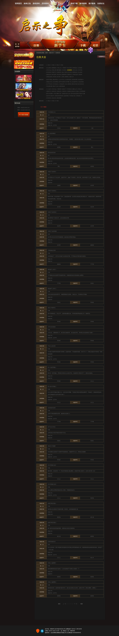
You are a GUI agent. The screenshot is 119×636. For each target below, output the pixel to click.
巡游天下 (64, 89)
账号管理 (83, 4)
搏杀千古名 (55, 86)
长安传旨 (48, 98)
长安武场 (80, 70)
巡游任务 (54, 91)
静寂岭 (80, 74)
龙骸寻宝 (48, 91)
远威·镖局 (66, 95)
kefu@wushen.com (25, 107)
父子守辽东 (49, 84)
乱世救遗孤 (68, 79)
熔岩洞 (73, 91)
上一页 (64, 603)
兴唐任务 (64, 91)
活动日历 (54, 98)
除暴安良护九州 (66, 93)
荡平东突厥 (62, 81)
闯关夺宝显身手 (50, 95)
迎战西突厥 (74, 79)
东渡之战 (75, 70)
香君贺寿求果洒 (59, 95)
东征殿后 (64, 70)
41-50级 (57, 100)
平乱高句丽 (49, 86)
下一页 (75, 603)
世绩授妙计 (81, 79)
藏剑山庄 (75, 89)
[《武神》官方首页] (60, 7)
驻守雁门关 (68, 81)
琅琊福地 (75, 72)
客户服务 (92, 4)
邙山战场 (80, 72)
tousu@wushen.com (25, 110)
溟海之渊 (54, 70)
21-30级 (57, 65)
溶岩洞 (54, 76)
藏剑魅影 (59, 70)
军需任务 (69, 89)
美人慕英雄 (68, 84)
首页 (46, 52)
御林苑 (66, 76)
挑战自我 (48, 74)
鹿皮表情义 (55, 79)
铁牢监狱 (54, 74)
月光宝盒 (48, 70)
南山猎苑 (69, 67)
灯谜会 (77, 91)
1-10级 (48, 65)
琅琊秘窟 (54, 67)
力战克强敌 (81, 81)
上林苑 (62, 76)
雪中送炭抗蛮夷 (75, 93)
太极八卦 (71, 76)
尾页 (82, 603)
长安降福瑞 (82, 91)
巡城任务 (59, 91)
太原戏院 (80, 67)
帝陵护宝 (54, 72)
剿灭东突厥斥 (49, 93)
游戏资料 (36, 4)
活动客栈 (45, 4)
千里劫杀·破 (72, 95)
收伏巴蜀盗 (49, 79)
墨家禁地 (64, 74)
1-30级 (48, 100)
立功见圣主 (55, 84)
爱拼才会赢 (82, 93)
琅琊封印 (69, 74)
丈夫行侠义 (62, 79)
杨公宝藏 (64, 72)
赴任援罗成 (74, 81)
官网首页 (18, 4)
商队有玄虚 (74, 84)
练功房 (58, 76)
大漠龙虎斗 (62, 84)
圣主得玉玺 (81, 84)
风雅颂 (69, 91)
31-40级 (61, 65)
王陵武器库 (75, 74)
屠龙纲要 (59, 98)
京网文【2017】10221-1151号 (52, 630)
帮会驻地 (59, 74)
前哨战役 (75, 67)
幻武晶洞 (48, 72)
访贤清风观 (62, 86)
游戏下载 (74, 4)
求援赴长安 (49, 81)
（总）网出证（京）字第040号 (67, 630)
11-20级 (52, 65)
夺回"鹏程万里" (58, 93)
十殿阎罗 (64, 67)
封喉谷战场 (49, 76)
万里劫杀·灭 (79, 95)
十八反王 (48, 89)
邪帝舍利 (69, 72)
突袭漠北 (59, 72)
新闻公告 (27, 4)
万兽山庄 (59, 67)
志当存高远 (55, 81)
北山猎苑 (48, 67)
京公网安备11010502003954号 (73, 632)
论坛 (101, 4)
